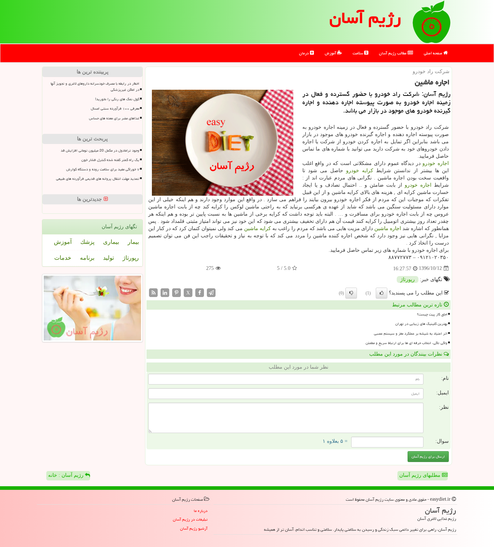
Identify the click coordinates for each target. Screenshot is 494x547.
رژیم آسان (365, 17)
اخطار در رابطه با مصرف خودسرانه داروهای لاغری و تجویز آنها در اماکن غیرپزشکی (95, 86)
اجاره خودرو (435, 163)
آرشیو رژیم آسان (194, 528)
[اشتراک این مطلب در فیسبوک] (200, 292)
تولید (108, 258)
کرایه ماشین (257, 228)
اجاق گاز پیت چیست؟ (432, 314)
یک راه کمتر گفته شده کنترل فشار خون (110, 160)
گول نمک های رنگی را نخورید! (117, 99)
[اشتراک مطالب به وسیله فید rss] (153, 292)
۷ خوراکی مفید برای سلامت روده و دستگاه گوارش (102, 169)
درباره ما (201, 510)
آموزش (331, 53)
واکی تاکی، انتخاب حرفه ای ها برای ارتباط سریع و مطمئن (406, 343)
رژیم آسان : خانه (66, 475)
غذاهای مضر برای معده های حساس (114, 118)
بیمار (133, 242)
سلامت (358, 53)
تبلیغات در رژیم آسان (190, 519)
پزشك (87, 242)
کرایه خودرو (359, 170)
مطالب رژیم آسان (393, 53)
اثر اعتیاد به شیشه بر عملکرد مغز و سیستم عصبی (410, 333)
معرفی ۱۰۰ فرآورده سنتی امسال (115, 108)
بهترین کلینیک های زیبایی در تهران (421, 323)
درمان (304, 53)
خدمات (62, 258)
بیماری (111, 242)
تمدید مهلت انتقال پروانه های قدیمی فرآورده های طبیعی (97, 178)
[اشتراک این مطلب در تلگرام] (211, 292)
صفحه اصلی (433, 53)
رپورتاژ (407, 279)
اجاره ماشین (387, 228)
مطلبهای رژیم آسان (420, 475)
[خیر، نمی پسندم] (351, 293)
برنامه (87, 258)
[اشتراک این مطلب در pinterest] (176, 292)
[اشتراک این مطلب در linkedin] (165, 292)
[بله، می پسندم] (381, 293)
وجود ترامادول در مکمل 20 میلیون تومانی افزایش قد (100, 150)
